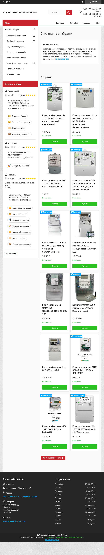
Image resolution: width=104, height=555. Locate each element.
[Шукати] (69, 12)
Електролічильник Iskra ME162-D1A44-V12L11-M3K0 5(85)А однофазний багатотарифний (84, 121)
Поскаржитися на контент (54, 537)
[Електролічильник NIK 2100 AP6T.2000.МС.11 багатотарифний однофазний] (54, 97)
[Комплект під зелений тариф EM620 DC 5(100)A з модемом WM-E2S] (85, 225)
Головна (60, 23)
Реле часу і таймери (15, 69)
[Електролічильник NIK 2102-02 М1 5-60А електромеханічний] (54, 162)
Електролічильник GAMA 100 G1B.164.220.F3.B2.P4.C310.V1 (54, 309)
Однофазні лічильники (80, 23)
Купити (55, 142)
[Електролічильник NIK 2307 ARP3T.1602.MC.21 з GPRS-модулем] (85, 408)
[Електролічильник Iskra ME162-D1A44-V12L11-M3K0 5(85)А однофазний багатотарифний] (85, 97)
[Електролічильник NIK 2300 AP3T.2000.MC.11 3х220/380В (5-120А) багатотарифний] (85, 162)
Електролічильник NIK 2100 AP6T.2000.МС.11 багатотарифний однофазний (53, 120)
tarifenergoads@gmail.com (14, 521)
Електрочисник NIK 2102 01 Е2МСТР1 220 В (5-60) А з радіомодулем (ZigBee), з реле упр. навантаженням (21, 104)
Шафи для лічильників (16, 52)
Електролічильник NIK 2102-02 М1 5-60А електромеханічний (53, 183)
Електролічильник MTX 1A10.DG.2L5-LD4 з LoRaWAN (54, 429)
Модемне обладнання (16, 47)
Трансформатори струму (17, 63)
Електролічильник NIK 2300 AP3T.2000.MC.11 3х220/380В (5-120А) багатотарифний (83, 185)
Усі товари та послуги (52, 458)
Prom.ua (64, 535)
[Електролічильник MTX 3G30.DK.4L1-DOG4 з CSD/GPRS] (85, 349)
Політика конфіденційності (74, 537)
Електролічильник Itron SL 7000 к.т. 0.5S (54, 368)
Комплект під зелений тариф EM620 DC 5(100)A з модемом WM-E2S (84, 247)
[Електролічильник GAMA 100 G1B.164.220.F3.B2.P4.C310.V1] (54, 287)
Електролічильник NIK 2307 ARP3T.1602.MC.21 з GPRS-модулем (84, 429)
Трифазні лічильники (15, 41)
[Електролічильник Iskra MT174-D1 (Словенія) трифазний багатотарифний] (54, 225)
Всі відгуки (10, 254)
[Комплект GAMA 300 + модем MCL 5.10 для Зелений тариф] (85, 287)
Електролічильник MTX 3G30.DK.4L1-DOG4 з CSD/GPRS (84, 370)
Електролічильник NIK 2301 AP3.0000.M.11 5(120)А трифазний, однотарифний (20, 197)
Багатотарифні (62, 59)
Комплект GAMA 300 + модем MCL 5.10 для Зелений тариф (83, 308)
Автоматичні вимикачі (16, 58)
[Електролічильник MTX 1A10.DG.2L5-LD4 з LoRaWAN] (54, 408)
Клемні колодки (13, 74)
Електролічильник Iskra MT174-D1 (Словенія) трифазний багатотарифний (54, 247)
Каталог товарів (12, 30)
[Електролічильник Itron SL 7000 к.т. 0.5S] (54, 349)
